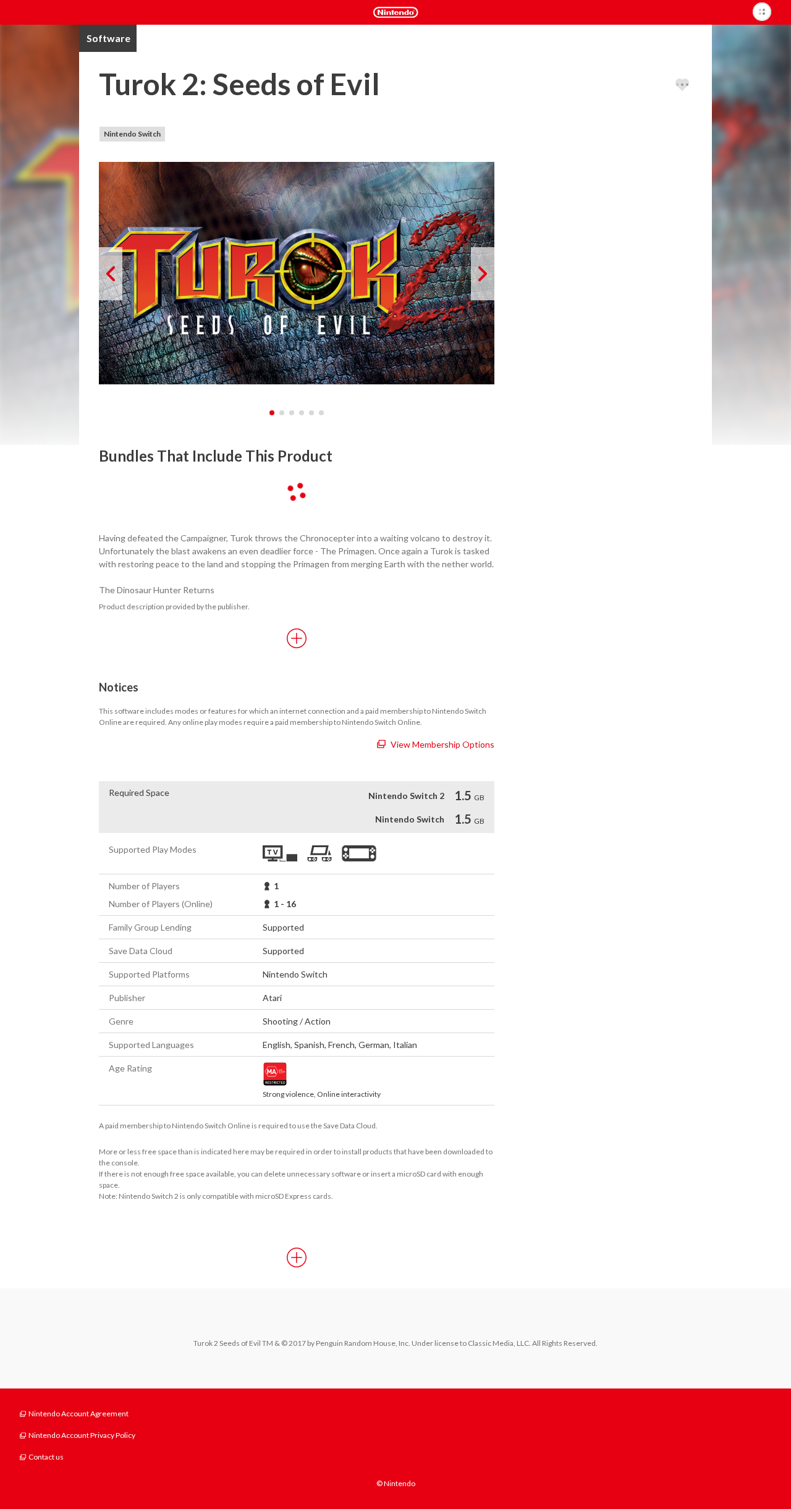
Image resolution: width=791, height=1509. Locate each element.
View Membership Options (442, 744)
